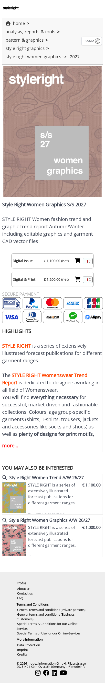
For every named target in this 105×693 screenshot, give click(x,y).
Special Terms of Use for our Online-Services (48, 633)
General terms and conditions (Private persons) (51, 610)
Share (89, 41)
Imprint (22, 649)
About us (23, 588)
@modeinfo (76, 666)
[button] (92, 7)
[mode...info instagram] (38, 673)
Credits (22, 654)
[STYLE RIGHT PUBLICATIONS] (11, 7)
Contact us (25, 593)
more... (10, 445)
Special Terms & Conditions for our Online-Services (47, 626)
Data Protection (28, 645)
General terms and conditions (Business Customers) (45, 616)
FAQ (20, 598)
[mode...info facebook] (46, 673)
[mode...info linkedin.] (54, 673)
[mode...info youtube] (63, 673)
